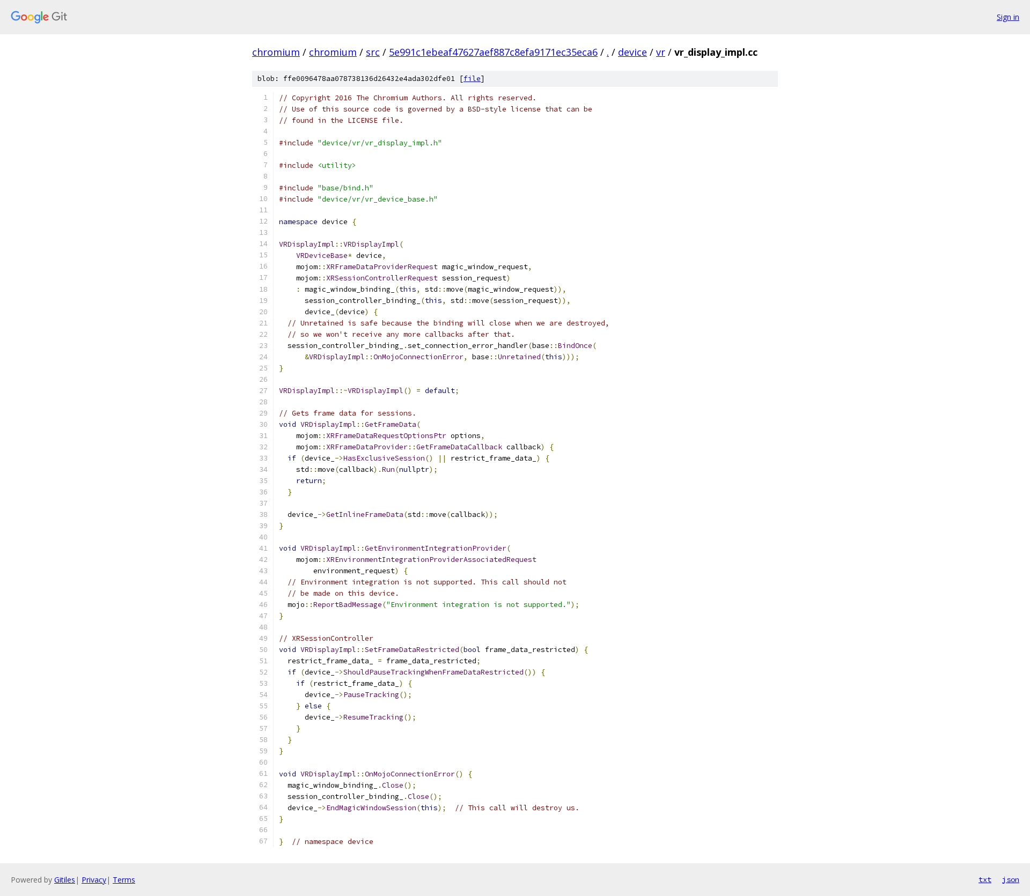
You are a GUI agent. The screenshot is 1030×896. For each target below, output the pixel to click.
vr (660, 52)
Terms (124, 880)
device (632, 52)
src (373, 52)
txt (985, 879)
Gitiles (64, 880)
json (1010, 879)
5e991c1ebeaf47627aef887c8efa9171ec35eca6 (493, 52)
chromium (276, 52)
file (472, 78)
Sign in (1008, 17)
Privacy (94, 880)
